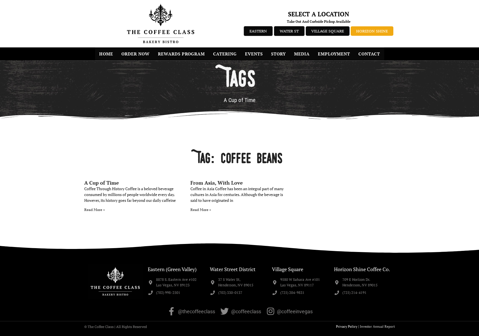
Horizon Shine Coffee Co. (362, 269)
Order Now (135, 54)
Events (254, 54)
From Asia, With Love (216, 182)
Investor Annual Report (377, 326)
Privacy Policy (346, 326)
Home (106, 54)
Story (278, 54)
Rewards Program (181, 54)
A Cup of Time (101, 182)
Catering (225, 54)
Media (302, 54)
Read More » (94, 210)
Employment (334, 54)
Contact (369, 54)
